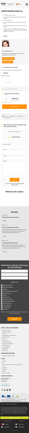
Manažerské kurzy (7, 303)
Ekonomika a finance (8, 299)
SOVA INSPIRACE (6, 307)
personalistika (12, 116)
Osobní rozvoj (6, 297)
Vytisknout (8, 82)
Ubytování (4, 369)
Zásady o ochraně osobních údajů (17, 184)
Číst (4, 220)
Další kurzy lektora (8, 58)
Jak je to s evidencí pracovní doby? (10, 227)
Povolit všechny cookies (14, 417)
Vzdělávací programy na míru (8, 355)
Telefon (4, 155)
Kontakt (4, 361)
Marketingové (21, 426)
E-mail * (4, 149)
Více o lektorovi (8, 62)
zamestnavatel (7, 117)
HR (7, 116)
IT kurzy (5, 295)
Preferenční (21, 424)
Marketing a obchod (7, 285)
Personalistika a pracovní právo (10, 291)
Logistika (5, 289)
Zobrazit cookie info (14, 430)
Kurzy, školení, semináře (9, 328)
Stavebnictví (6, 309)
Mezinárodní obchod (8, 287)
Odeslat (14, 179)
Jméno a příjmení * (7, 144)
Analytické (7, 426)
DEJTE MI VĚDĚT (14, 106)
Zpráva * (5, 161)
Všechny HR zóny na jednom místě (10, 217)
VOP (3, 362)
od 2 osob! (8, 102)
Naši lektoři (4, 367)
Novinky (14, 212)
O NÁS (3, 358)
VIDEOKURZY (5, 350)
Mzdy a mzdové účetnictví (9, 301)
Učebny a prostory (6, 373)
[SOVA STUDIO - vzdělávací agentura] (7, 4)
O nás (3, 366)
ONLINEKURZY (5, 348)
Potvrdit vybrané (22, 420)
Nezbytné (6, 424)
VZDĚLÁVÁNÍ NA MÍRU (8, 353)
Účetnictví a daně (7, 293)
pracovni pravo (20, 116)
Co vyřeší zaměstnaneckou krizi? (10, 242)
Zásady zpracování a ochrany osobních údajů (12, 364)
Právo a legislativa (7, 305)
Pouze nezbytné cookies (7, 420)
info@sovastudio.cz (5, 384)
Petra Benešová (7, 51)
